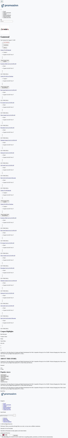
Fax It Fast (3, 377)
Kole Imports (3, 374)
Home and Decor (6, 16)
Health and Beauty (7, 15)
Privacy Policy (6, 420)
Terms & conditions (7, 421)
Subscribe (15, 435)
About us (5, 418)
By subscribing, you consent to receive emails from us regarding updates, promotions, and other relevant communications (27, 436)
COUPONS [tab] (6, 45)
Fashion (5, 13)
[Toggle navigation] (1, 9)
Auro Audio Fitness (4, 379)
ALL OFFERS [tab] (6, 42)
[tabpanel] (34, 119)
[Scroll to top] (2, 2)
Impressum (5, 419)
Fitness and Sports (7, 12)
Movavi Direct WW (4, 376)
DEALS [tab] (5, 47)
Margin (2, 380)
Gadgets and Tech (7, 17)
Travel (4, 11)
